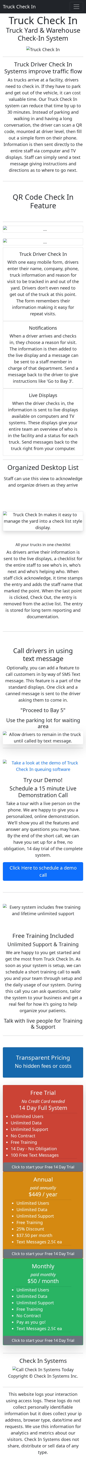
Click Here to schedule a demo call (43, 871)
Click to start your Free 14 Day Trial (43, 1167)
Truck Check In (19, 6)
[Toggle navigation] (76, 6)
